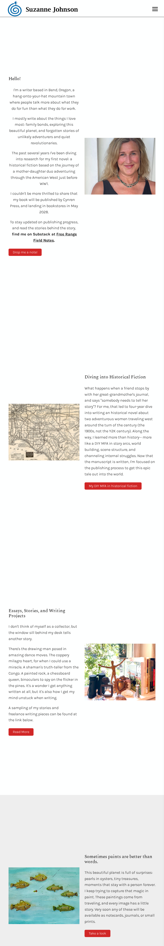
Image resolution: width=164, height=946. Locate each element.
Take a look (97, 933)
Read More (21, 732)
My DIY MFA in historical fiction (113, 486)
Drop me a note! (25, 252)
